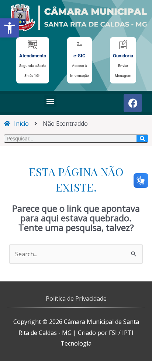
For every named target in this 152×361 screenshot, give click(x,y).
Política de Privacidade (76, 298)
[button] (9, 27)
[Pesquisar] (142, 138)
